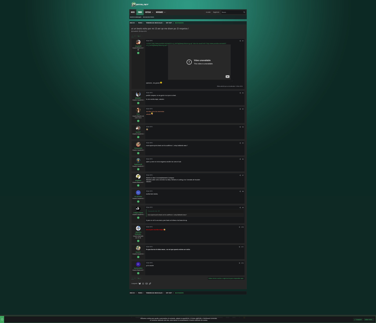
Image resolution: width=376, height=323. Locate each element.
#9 (243, 207)
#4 (243, 127)
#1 (243, 41)
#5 (243, 143)
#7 (243, 175)
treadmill (135, 31)
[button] (152, 12)
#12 (242, 263)
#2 (243, 93)
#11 (242, 247)
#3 (243, 109)
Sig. (139, 36)
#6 (243, 159)
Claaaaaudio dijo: (153, 211)
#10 (242, 227)
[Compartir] (240, 41)
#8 (243, 191)
